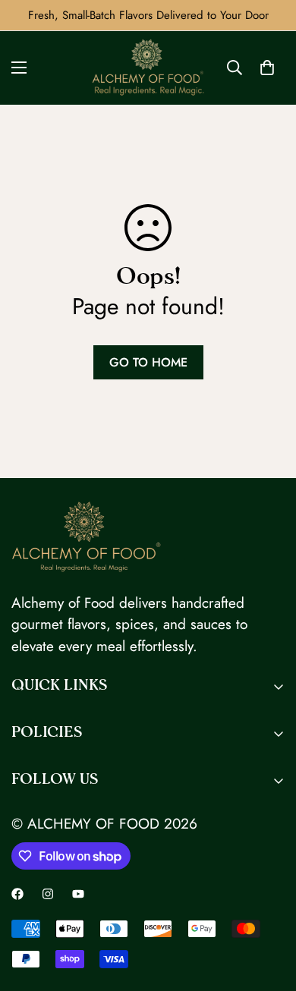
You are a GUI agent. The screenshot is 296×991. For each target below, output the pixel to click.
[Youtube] (78, 894)
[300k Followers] (17, 894)
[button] (267, 67)
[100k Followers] (48, 894)
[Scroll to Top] (268, 910)
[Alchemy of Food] (148, 68)
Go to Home (148, 362)
